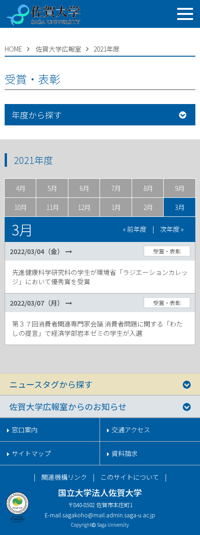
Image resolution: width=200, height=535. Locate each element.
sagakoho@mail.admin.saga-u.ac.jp (108, 515)
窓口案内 (25, 429)
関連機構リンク (64, 477)
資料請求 (125, 453)
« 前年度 (135, 229)
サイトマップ (31, 453)
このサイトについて (129, 477)
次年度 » (172, 229)
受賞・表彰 (167, 251)
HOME (13, 48)
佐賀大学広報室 (58, 48)
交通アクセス (131, 429)
